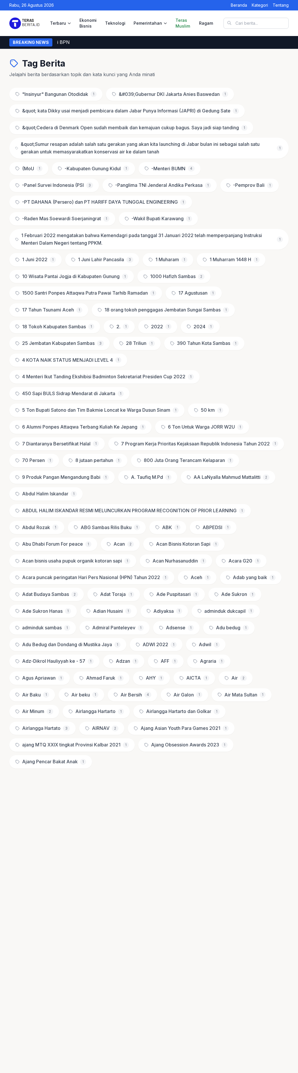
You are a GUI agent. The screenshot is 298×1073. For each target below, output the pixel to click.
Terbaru (58, 23)
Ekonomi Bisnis (88, 23)
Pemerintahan (148, 23)
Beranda (239, 5)
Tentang (281, 5)
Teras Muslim (182, 23)
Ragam (206, 23)
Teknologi (115, 23)
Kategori (260, 5)
